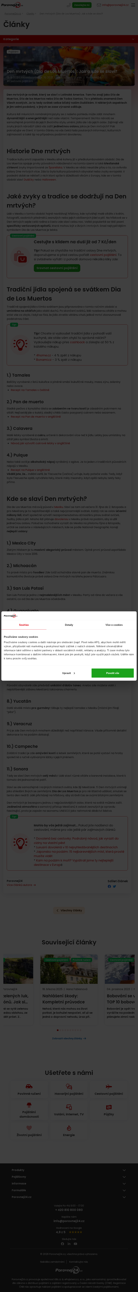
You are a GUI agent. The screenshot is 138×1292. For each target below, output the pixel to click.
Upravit (66, 672)
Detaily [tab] (69, 624)
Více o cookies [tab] (114, 624)
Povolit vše (112, 672)
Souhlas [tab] (24, 624)
